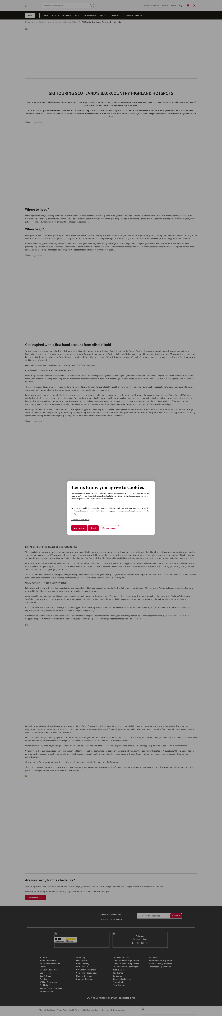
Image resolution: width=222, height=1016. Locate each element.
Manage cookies (109, 528)
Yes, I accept (79, 528)
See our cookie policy (80, 519)
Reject (93, 528)
